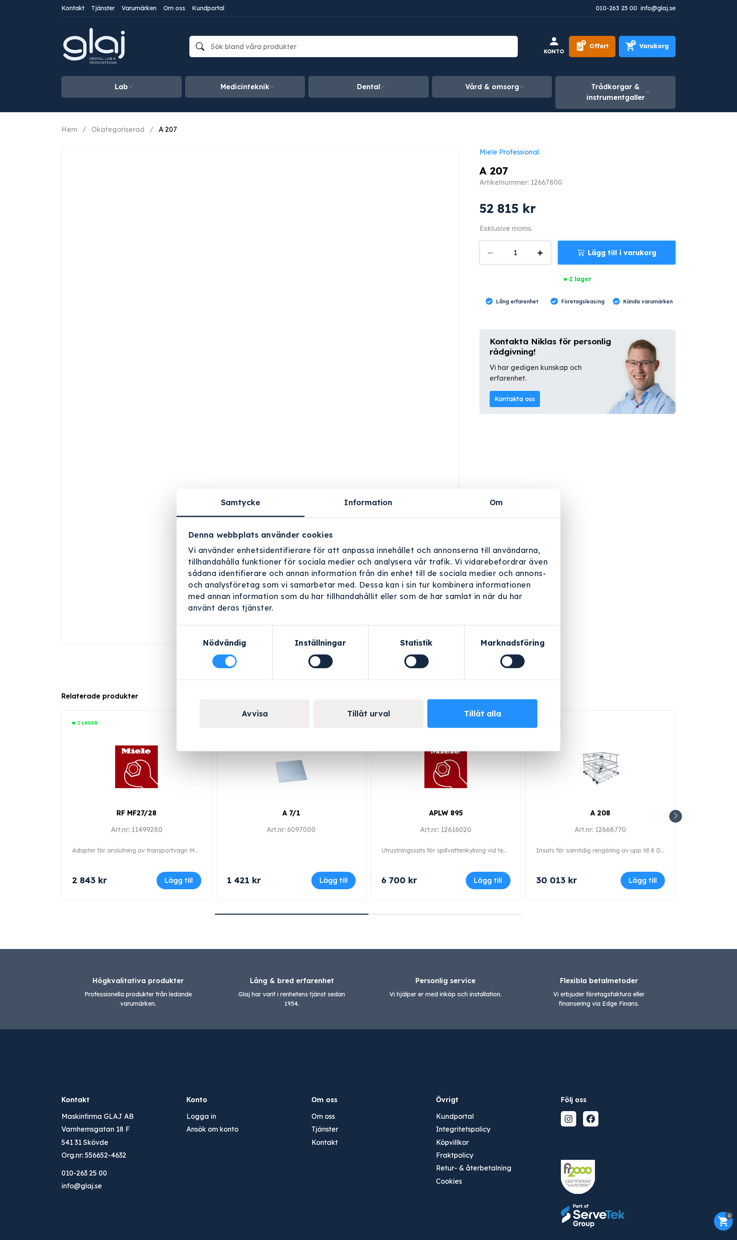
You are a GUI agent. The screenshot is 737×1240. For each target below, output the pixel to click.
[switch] (320, 661)
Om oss (174, 8)
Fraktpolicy (454, 1155)
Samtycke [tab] (240, 502)
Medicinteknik (245, 86)
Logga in (201, 1116)
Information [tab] (368, 502)
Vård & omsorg (492, 86)
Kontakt (72, 8)
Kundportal (208, 8)
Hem (69, 129)
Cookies (449, 1181)
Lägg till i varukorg (622, 252)
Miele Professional (509, 152)
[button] (675, 816)
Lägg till (179, 880)
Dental (368, 86)
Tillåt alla (482, 713)
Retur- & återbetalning (473, 1168)
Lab (121, 86)
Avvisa (255, 713)
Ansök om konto (212, 1129)
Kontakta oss (515, 399)
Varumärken (139, 8)
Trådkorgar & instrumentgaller (615, 92)
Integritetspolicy (463, 1129)
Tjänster (103, 8)
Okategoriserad (118, 129)
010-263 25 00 (616, 8)
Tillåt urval (368, 713)
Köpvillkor (452, 1142)
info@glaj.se (658, 8)
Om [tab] (496, 502)
